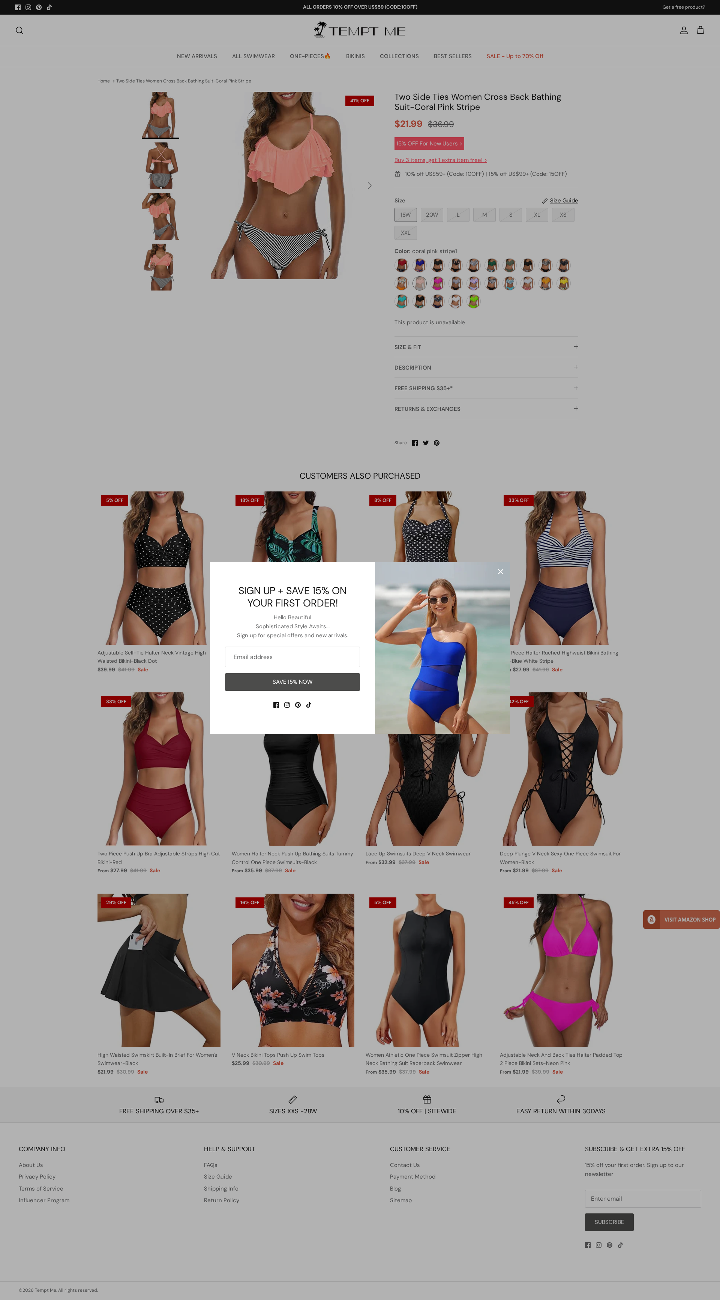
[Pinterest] (298, 705)
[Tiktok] (309, 705)
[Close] (500, 571)
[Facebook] (276, 705)
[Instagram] (287, 705)
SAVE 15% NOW (293, 682)
